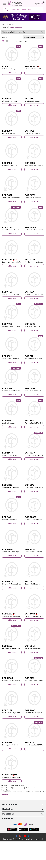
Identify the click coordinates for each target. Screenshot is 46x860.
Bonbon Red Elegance (32, 584)
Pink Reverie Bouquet (9, 69)
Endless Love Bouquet (32, 133)
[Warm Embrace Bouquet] (34, 344)
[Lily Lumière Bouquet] (12, 86)
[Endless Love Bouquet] (34, 118)
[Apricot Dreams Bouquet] (12, 118)
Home (5, 27)
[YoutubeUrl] (25, 836)
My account (8, 814)
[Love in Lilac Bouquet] (34, 86)
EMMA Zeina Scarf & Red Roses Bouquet (16, 487)
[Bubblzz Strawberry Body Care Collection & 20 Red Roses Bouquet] (12, 279)
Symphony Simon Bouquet (34, 680)
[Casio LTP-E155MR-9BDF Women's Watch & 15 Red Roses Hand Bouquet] (12, 440)
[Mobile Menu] (5, 3)
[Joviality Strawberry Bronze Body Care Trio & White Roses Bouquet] (34, 247)
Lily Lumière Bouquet (9, 101)
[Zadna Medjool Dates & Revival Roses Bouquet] (12, 601)
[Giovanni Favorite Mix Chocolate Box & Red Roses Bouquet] (12, 376)
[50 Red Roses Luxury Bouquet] (34, 698)
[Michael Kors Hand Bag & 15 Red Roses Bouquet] (34, 505)
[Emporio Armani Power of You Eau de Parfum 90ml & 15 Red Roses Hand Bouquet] (12, 666)
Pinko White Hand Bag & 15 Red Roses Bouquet (18, 552)
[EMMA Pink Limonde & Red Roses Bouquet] (34, 601)
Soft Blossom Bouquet (9, 165)
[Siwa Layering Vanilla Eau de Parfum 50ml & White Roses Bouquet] (12, 730)
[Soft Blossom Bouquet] (12, 151)
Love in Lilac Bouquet (32, 101)
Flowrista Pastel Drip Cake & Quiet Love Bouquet (18, 326)
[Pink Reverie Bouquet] (12, 54)
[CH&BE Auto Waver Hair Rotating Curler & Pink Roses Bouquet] (34, 473)
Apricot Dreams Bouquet (10, 133)
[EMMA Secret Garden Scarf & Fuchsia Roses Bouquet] (12, 762)
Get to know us (9, 804)
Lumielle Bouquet (8, 423)
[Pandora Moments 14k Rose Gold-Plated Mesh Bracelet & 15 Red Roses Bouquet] (12, 634)
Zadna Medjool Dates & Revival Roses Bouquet (18, 616)
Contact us (7, 819)
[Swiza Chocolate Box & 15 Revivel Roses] (12, 215)
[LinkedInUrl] (29, 836)
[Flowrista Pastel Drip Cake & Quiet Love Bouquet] (12, 312)
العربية (37, 4)
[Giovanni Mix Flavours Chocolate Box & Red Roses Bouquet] (12, 569)
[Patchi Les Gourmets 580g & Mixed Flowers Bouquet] (34, 183)
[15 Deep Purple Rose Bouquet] (34, 279)
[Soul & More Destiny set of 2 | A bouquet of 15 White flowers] (12, 247)
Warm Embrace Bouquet (33, 358)
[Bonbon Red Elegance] (34, 569)
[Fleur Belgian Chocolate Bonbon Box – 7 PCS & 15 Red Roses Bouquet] (34, 151)
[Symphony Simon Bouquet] (34, 666)
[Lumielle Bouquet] (12, 408)
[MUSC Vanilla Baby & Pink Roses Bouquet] (12, 698)
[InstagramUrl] (20, 836)
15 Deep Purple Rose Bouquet (35, 294)
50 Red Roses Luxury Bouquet (35, 713)
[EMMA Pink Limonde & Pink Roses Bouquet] (12, 183)
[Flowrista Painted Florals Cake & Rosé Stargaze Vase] (34, 408)
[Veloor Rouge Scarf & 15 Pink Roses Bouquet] (34, 730)
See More (4, 794)
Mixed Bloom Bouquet (32, 326)
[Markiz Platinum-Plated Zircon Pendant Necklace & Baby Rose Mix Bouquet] (34, 634)
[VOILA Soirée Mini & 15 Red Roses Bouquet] (34, 54)
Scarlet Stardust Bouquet (10, 519)
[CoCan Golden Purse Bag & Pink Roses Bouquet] (34, 537)
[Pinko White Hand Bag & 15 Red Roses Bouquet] (12, 537)
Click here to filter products (13, 32)
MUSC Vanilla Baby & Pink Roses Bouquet (16, 713)
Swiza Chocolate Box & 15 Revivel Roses (15, 230)
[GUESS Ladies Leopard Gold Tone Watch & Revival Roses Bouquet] (34, 440)
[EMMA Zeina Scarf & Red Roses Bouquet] (12, 473)
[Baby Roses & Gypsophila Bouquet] (12, 344)
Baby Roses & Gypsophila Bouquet (14, 358)
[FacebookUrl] (16, 836)
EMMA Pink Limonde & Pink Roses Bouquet (17, 198)
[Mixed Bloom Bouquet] (34, 312)
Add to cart (12, 73)
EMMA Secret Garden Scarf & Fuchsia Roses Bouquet (20, 777)
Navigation (7, 809)
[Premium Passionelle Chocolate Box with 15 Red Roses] (34, 376)
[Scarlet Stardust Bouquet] (12, 505)
